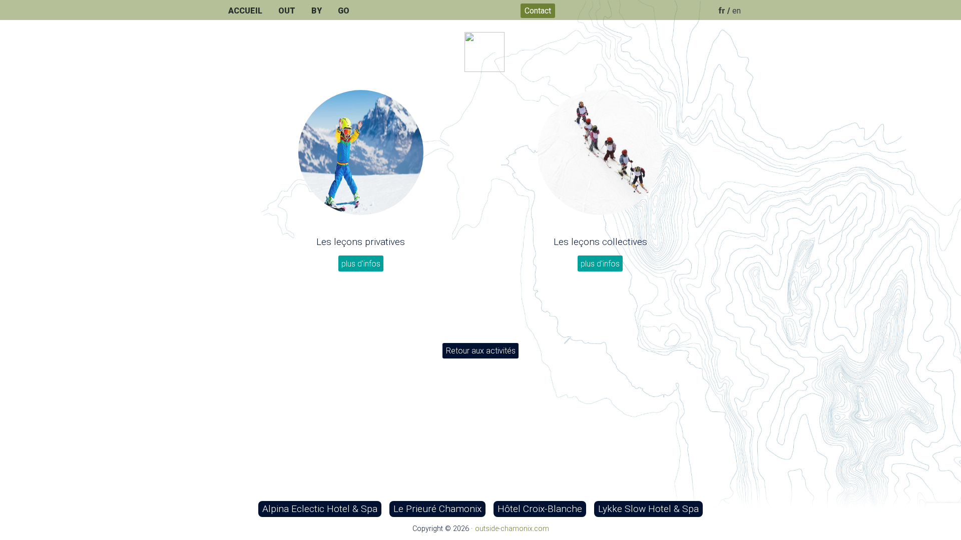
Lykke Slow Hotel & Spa (648, 508)
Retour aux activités (481, 351)
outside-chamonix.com (512, 528)
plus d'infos (360, 263)
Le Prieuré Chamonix (437, 508)
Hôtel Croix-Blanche (540, 508)
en (736, 11)
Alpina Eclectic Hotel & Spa (319, 508)
